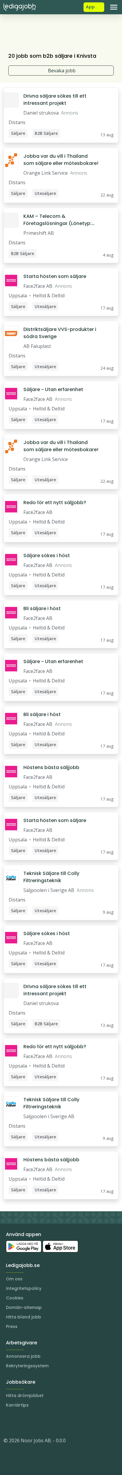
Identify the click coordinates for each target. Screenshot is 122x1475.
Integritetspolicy (23, 1288)
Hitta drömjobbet (25, 1396)
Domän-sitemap (24, 1307)
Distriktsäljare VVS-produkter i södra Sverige (59, 333)
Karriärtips (17, 1405)
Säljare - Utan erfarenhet (53, 389)
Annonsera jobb (23, 1356)
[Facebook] (32, 1422)
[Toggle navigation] (113, 7)
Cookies (14, 1298)
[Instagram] (8, 1422)
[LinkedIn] (20, 1422)
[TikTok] (44, 1422)
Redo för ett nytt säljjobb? (54, 502)
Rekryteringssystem (27, 1366)
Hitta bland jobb (23, 1317)
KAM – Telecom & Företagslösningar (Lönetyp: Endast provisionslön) (57, 220)
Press (11, 1326)
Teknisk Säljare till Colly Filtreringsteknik (51, 877)
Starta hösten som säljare (54, 276)
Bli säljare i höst (42, 608)
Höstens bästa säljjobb (51, 767)
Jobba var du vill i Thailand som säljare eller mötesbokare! (60, 160)
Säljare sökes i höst (46, 555)
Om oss (14, 1279)
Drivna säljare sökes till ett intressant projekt (54, 100)
